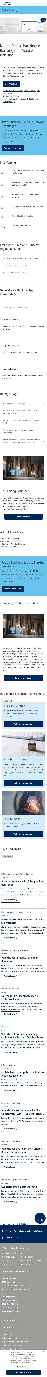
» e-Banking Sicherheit (11, 96)
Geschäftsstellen (11, 1320)
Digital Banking (9, 10)
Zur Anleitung (11, 84)
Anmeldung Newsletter (14, 1349)
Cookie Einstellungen (23, 1367)
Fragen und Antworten (10, 539)
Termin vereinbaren (12, 148)
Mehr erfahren (23, 517)
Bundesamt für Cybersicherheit (13, 544)
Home (14, 1224)
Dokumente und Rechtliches (16, 1342)
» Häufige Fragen (9, 102)
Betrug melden (10, 1338)
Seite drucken (11, 1238)
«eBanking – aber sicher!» (11, 541)
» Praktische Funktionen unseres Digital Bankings (21, 99)
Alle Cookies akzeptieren (23, 1372)
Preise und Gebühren (13, 1345)
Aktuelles (8, 1334)
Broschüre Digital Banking (11, 547)
